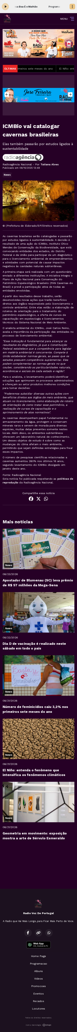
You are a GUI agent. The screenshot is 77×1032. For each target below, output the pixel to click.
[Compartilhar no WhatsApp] (46, 499)
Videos (38, 978)
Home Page (38, 956)
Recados (38, 1001)
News (7, 174)
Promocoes (38, 986)
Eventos (38, 993)
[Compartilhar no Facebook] (31, 499)
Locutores (38, 1008)
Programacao (38, 963)
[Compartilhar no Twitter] (38, 499)
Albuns (38, 971)
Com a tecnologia (33, 1025)
